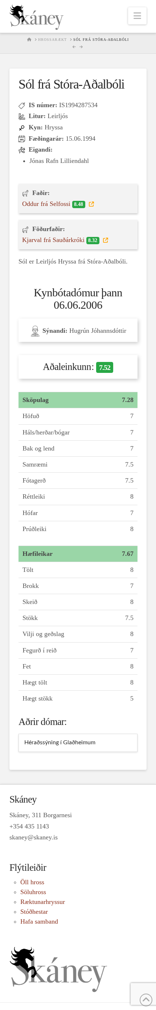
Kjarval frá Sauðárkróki (59, 239)
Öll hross (32, 882)
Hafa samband (39, 921)
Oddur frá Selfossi (52, 203)
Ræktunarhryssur (42, 901)
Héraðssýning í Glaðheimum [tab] (59, 742)
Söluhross (33, 892)
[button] (137, 15)
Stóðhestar (34, 911)
